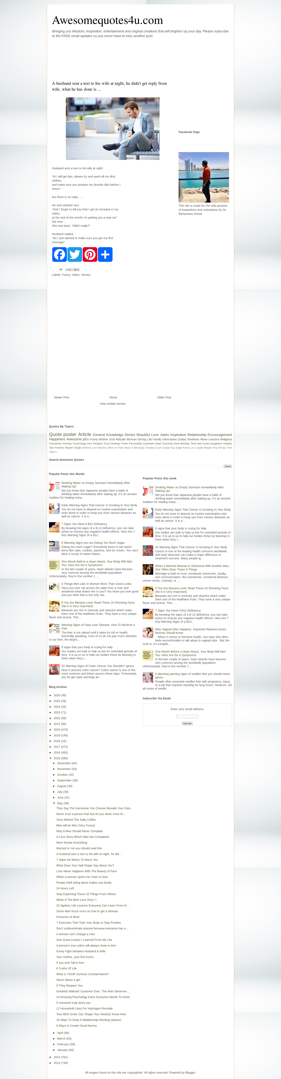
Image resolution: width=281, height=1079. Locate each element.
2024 (57, 706)
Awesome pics (77, 439)
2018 (57, 741)
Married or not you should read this (79, 848)
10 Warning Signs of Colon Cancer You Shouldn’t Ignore (97, 666)
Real (176, 443)
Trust (106, 443)
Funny (66, 274)
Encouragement (220, 435)
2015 (57, 758)
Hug (172, 448)
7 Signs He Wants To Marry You (77, 859)
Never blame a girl (68, 979)
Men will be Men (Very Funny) (75, 825)
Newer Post (61, 397)
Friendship (55, 443)
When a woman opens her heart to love (82, 876)
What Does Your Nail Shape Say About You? (85, 865)
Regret (69, 447)
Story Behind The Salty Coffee (76, 819)
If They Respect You (69, 985)
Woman (132, 439)
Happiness (57, 439)
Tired (193, 443)
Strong (142, 439)
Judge (179, 448)
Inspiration (178, 435)
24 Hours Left (65, 888)
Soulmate (148, 443)
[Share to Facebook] (75, 269)
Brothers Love (89, 448)
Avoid (206, 443)
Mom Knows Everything (71, 842)
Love (155, 435)
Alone (204, 439)
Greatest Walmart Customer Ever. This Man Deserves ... (93, 991)
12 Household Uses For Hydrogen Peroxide (84, 1008)
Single (77, 447)
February (63, 1044)
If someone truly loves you (73, 1002)
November (64, 769)
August (62, 786)
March (61, 1038)
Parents (59, 447)
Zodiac (182, 439)
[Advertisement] (123, 58)
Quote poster (63, 434)
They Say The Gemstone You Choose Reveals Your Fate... (94, 808)
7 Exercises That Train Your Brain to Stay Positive (88, 922)
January (62, 1050)
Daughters (216, 443)
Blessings (139, 448)
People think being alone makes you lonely (84, 882)
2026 (57, 695)
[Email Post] (60, 269)
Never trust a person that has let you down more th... (90, 814)
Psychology (79, 443)
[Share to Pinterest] (78, 269)
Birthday (185, 443)
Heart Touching (164, 443)
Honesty (67, 443)
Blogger (190, 1072)
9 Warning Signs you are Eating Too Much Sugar (93, 542)
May (60, 803)
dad (199, 443)
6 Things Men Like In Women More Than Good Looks (96, 583)
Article (84, 434)
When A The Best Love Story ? (76, 899)
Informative (169, 439)
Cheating (150, 448)
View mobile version (113, 403)
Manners (102, 448)
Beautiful (143, 435)
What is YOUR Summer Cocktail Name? (82, 974)
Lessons (214, 439)
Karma (186, 448)
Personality (135, 443)
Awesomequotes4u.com (107, 19)
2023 (57, 712)
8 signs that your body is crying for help (87, 647)
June (60, 797)
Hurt (89, 443)
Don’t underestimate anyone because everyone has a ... (92, 928)
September (64, 780)
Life (149, 439)
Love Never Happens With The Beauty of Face (86, 871)
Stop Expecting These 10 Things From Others (86, 894)
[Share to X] (72, 269)
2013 (57, 1062)
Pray (215, 448)
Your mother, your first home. (75, 957)
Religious (226, 439)
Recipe (222, 448)
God (112, 439)
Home (113, 397)
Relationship (196, 435)
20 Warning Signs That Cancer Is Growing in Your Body (191, 547)
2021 (57, 723)
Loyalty (199, 448)
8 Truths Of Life (66, 968)
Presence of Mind (67, 917)
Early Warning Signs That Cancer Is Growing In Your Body (99, 505)
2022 (57, 718)
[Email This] (67, 269)
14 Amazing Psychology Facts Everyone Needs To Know (93, 997)
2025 (57, 701)
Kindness (193, 439)
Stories (85, 274)
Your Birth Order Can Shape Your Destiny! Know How (91, 1014)
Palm (121, 448)
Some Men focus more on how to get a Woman (87, 911)
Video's (53, 452)
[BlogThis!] (69, 269)
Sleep (127, 448)
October (63, 774)
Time (229, 448)
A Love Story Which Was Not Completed (82, 836)
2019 (57, 735)
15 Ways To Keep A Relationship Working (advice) (88, 1020)
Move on (112, 448)
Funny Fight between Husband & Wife (81, 951)
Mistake (208, 448)
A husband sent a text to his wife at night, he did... (88, 854)
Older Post (164, 397)
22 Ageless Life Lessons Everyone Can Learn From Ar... (92, 905)
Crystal (165, 448)
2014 (57, 1057)
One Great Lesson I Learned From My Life (84, 939)
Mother (103, 439)
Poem (124, 443)
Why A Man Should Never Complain (79, 831)
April (60, 1032)
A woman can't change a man (75, 934)
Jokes (75, 274)
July (60, 791)
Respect (98, 443)
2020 (57, 729)
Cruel (158, 448)
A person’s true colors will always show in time (86, 945)
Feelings (115, 443)
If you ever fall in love (70, 962)
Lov (193, 448)
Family (157, 439)
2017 (57, 746)
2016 (57, 752)
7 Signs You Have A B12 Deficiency (84, 524)
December (64, 763)
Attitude (121, 439)
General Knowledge (108, 435)
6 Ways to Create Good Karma (76, 1025)
